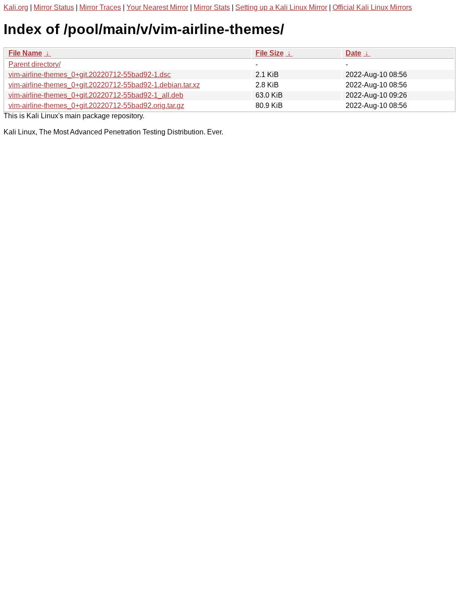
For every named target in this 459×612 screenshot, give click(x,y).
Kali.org (16, 7)
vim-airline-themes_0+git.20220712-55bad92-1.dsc (90, 74)
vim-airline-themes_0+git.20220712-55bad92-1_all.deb (96, 95)
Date (353, 53)
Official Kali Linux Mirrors (372, 7)
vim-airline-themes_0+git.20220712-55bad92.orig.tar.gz (96, 105)
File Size (269, 53)
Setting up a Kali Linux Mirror (281, 7)
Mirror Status (54, 7)
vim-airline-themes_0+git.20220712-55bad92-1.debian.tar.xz (104, 85)
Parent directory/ (35, 64)
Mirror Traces (100, 7)
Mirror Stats (212, 7)
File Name (25, 53)
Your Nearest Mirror (157, 7)
